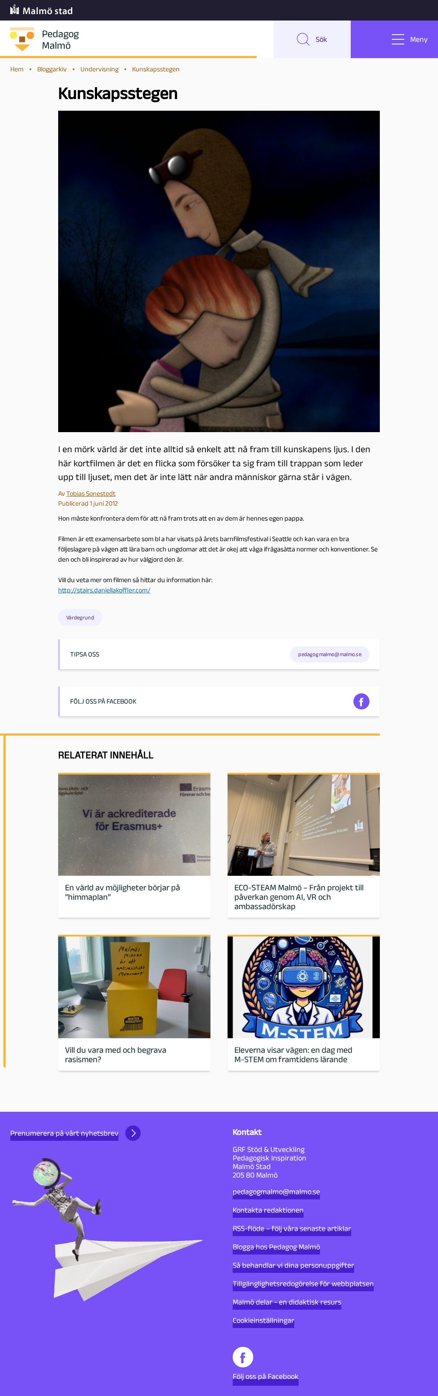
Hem (17, 69)
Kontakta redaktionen (268, 1210)
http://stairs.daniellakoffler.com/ (104, 590)
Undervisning (99, 69)
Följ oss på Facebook (266, 1376)
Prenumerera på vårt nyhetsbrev (64, 1133)
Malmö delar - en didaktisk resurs (287, 1302)
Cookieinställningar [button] (263, 1320)
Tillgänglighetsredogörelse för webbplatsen (303, 1283)
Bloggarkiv (52, 69)
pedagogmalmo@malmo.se (276, 1191)
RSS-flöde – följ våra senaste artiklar (292, 1228)
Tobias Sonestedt (90, 493)
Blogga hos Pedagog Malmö (276, 1247)
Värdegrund (80, 617)
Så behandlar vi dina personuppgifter (293, 1265)
